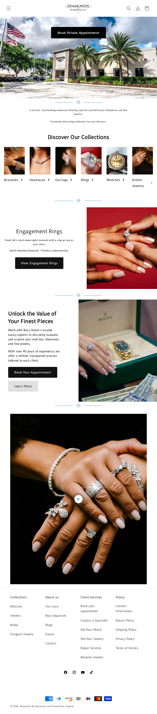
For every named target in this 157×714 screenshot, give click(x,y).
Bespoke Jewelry (92, 657)
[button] (8, 8)
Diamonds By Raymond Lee (35, 706)
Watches (113, 180)
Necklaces (37, 180)
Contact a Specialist (94, 620)
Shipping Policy (126, 629)
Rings (85, 180)
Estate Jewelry (138, 183)
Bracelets (11, 180)
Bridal (14, 625)
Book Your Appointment (32, 372)
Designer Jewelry (22, 634)
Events (50, 634)
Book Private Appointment (78, 32)
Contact (50, 643)
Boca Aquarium (55, 615)
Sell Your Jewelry (92, 639)
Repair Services (91, 648)
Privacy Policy (125, 639)
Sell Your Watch (91, 629)
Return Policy (125, 620)
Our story (51, 606)
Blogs (49, 625)
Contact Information (124, 608)
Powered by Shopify (62, 706)
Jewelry (15, 615)
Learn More (23, 386)
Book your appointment (89, 608)
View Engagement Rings (39, 263)
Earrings (61, 180)
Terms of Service (127, 648)
